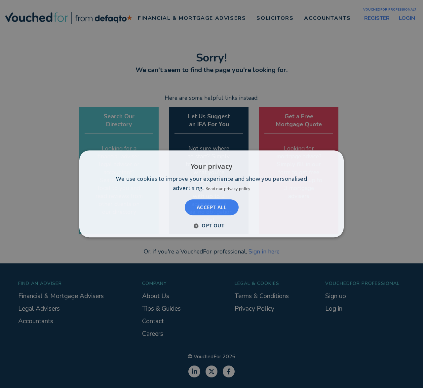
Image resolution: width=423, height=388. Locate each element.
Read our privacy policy (228, 189)
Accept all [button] (211, 207)
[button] (211, 225)
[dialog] (211, 193)
